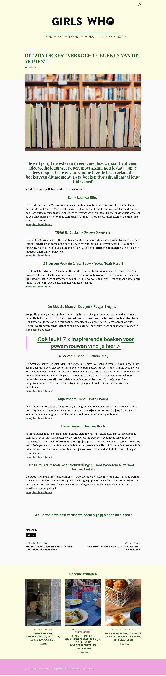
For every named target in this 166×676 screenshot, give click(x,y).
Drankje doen (79, 629)
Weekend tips (45, 629)
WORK (89, 36)
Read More (44, 644)
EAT (60, 36)
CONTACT (116, 36)
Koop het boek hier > (39, 224)
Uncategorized (83, 632)
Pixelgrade (89, 668)
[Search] (139, 5)
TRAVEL (74, 36)
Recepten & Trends (125, 629)
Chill (31, 535)
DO (101, 36)
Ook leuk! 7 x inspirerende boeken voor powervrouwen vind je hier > (85, 342)
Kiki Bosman (29, 67)
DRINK (47, 36)
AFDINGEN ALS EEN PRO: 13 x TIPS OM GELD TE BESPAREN (113, 548)
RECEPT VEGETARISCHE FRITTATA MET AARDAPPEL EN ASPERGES (49, 548)
